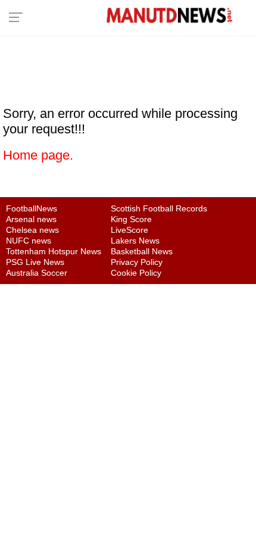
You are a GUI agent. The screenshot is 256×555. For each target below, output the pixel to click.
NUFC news (28, 240)
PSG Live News (35, 262)
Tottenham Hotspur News (53, 251)
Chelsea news (32, 230)
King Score (131, 219)
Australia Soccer (36, 273)
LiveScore (129, 230)
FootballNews (31, 208)
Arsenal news (31, 219)
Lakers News (135, 240)
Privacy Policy (137, 262)
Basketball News (142, 251)
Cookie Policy (136, 273)
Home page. (38, 155)
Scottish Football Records (159, 208)
